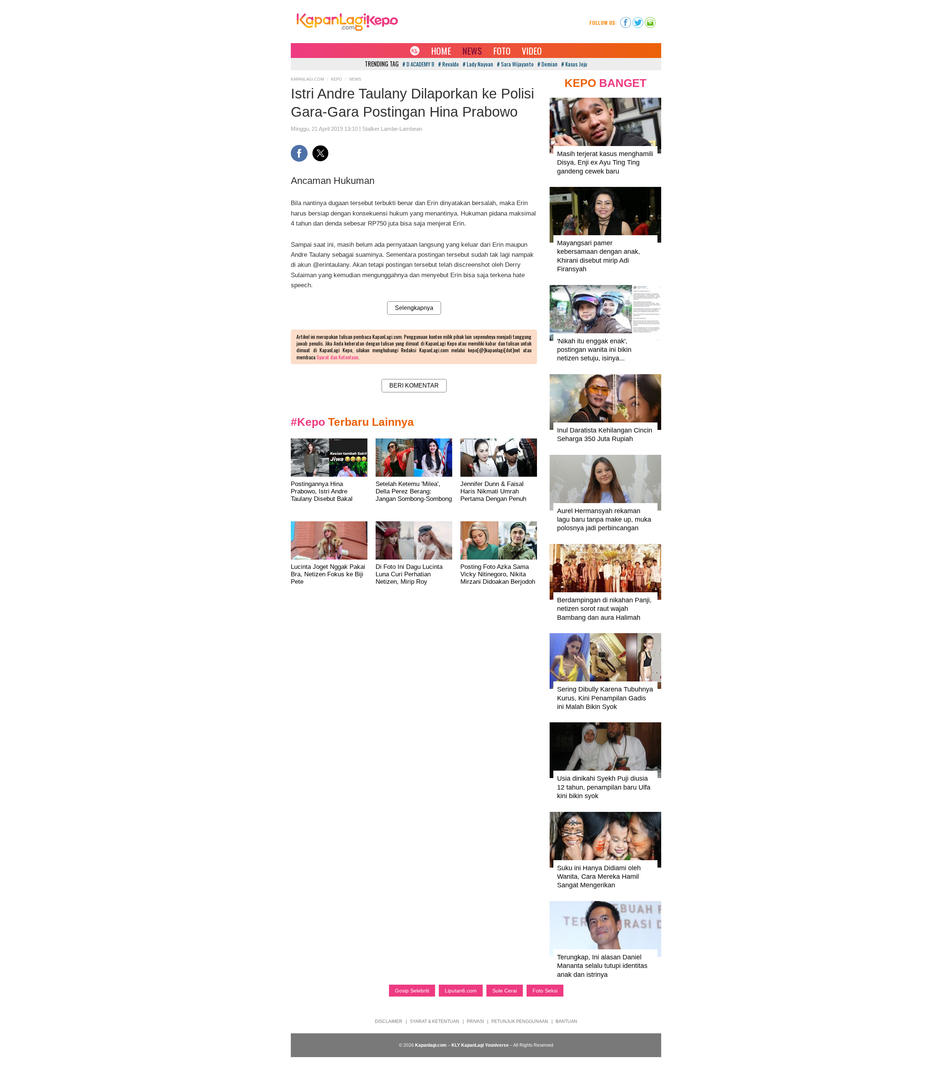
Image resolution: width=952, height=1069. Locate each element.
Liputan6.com (461, 991)
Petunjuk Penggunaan (519, 1021)
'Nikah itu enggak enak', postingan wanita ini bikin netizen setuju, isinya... (594, 349)
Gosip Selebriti (412, 991)
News (472, 50)
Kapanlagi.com (307, 79)
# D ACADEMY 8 (418, 64)
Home (441, 50)
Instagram (650, 20)
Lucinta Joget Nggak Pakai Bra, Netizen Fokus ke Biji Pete (328, 574)
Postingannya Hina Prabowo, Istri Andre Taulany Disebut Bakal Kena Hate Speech (322, 495)
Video (532, 50)
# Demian (547, 64)
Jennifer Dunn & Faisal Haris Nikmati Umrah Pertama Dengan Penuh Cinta (493, 495)
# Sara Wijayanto (515, 64)
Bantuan (566, 1021)
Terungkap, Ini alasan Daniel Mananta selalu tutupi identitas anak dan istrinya (602, 965)
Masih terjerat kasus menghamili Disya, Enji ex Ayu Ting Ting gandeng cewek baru (605, 162)
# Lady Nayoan (478, 64)
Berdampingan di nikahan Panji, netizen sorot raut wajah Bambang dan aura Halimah (604, 608)
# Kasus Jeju (574, 64)
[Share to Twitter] (320, 153)
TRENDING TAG (382, 63)
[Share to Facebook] (299, 153)
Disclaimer (388, 1021)
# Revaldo (448, 64)
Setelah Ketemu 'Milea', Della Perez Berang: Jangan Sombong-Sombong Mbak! (414, 495)
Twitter (638, 20)
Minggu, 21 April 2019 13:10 (324, 129)
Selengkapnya (414, 308)
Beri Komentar (414, 385)
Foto (502, 50)
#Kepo (308, 422)
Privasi (475, 1021)
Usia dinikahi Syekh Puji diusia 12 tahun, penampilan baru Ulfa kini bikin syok (603, 787)
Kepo (336, 79)
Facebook (625, 20)
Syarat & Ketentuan (434, 1021)
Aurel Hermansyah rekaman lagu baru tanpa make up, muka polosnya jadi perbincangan (604, 519)
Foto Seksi (545, 991)
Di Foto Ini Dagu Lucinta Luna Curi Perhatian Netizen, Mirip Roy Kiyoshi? (409, 578)
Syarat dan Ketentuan (337, 357)
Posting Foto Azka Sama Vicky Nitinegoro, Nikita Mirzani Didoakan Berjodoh (497, 574)
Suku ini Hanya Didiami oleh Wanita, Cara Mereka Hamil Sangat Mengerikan (599, 876)
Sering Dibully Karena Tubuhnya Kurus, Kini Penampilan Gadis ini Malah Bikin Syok (605, 698)
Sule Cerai (504, 991)
